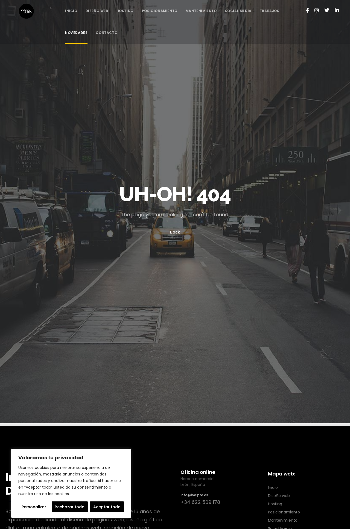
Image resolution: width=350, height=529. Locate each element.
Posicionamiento (284, 512)
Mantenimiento (283, 520)
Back (175, 232)
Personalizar (34, 507)
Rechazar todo (69, 507)
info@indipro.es (194, 495)
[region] (71, 483)
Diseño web (279, 495)
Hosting (275, 504)
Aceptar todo (107, 507)
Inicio (273, 487)
